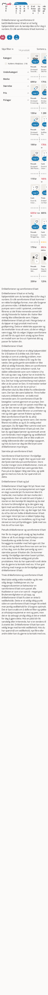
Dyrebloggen (44, 8)
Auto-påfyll (39, 8)
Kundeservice (34, 8)
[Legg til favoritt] (37, 56)
